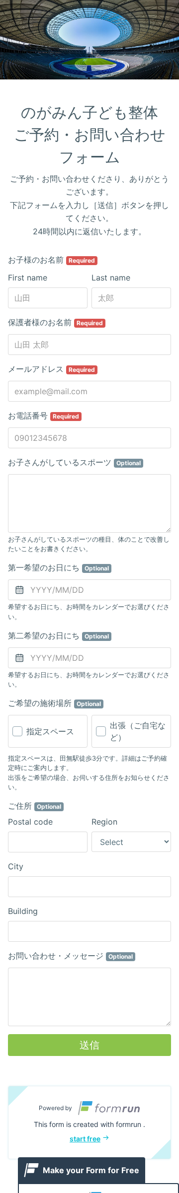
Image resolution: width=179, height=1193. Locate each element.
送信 (89, 1045)
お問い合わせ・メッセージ (70, 956)
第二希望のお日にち (58, 635)
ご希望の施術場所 (54, 703)
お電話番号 (43, 416)
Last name (110, 277)
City (15, 866)
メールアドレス (51, 369)
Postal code (30, 822)
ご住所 (34, 806)
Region (104, 822)
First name (27, 277)
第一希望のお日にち (58, 567)
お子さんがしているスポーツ (74, 462)
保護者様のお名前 (55, 322)
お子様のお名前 (51, 260)
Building (23, 911)
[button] (89, 1122)
